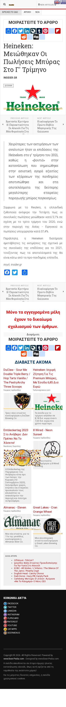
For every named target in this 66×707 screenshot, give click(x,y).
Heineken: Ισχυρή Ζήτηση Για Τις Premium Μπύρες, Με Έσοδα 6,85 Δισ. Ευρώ (46, 378)
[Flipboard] (58, 30)
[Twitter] (21, 30)
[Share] (8, 30)
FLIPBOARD (13, 618)
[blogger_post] (51, 30)
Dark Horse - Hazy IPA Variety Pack (31, 576)
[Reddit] (24, 36)
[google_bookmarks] (42, 36)
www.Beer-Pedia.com (14, 659)
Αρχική (27, 12)
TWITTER (12, 607)
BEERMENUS (14, 633)
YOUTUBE (12, 625)
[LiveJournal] (33, 30)
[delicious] (30, 36)
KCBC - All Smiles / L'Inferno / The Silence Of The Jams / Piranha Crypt (36, 569)
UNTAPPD (12, 629)
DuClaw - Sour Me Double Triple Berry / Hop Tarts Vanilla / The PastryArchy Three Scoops (17, 378)
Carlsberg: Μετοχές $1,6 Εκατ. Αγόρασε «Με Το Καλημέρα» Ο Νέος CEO (34, 580)
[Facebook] (14, 30)
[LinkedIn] (27, 30)
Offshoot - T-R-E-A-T (24, 560)
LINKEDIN (12, 611)
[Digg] (36, 36)
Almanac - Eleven (15, 507)
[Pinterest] (45, 30)
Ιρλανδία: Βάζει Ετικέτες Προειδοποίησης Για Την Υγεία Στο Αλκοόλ (35, 564)
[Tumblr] (39, 30)
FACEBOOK (13, 603)
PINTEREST (12, 622)
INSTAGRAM (13, 614)
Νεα (37, 12)
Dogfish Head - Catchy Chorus (29, 573)
